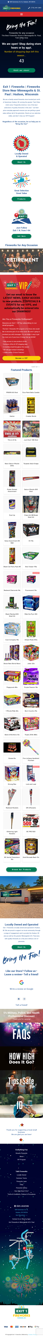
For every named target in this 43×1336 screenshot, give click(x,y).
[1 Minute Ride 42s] (12, 700)
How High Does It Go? (21, 1191)
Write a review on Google (21, 989)
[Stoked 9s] (12, 747)
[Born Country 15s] (31, 700)
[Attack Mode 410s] (31, 629)
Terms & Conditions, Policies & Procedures (22, 1194)
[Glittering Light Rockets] (12, 820)
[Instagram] (24, 999)
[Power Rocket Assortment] (12, 478)
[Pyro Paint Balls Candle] (31, 381)
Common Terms (21, 1178)
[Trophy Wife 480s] (31, 723)
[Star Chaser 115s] (31, 555)
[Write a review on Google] (21, 982)
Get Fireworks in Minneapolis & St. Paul (21, 1222)
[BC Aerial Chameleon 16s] (12, 846)
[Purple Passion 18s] (31, 676)
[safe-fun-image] (21, 1082)
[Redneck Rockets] (12, 797)
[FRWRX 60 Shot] (12, 381)
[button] (21, 14)
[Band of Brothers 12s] (12, 723)
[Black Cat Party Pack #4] (12, 555)
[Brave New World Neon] (12, 652)
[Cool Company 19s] (12, 629)
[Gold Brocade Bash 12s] (31, 846)
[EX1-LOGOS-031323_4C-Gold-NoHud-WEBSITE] (12, 7)
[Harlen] (12, 405)
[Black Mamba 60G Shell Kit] (12, 603)
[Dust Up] (12, 504)
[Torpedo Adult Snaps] (31, 452)
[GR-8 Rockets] (31, 797)
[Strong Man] (12, 773)
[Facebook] (19, 999)
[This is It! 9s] (12, 429)
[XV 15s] (31, 530)
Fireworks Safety (21, 1188)
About (22, 1157)
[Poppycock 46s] (12, 676)
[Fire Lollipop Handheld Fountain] (31, 747)
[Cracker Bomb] (31, 405)
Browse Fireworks (21, 1153)
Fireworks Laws (21, 1181)
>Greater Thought (33, 1334)
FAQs (21, 1185)
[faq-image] (21, 1034)
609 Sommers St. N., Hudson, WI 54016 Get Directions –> (21, 1212)
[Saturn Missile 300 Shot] (31, 478)
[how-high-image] (21, 1058)
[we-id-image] (21, 1106)
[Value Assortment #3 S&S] (12, 530)
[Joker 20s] (31, 652)
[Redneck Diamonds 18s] (12, 579)
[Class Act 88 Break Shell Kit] (31, 504)
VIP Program (21, 1160)
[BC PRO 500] (31, 820)
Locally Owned (21, 1175)
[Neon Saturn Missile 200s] (12, 452)
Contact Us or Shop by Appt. (21, 1219)
